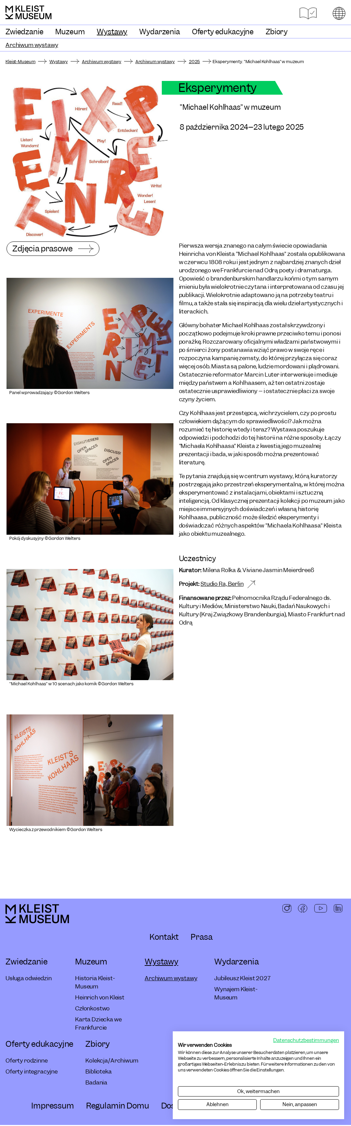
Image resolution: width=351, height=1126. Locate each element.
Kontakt (164, 937)
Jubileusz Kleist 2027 (242, 978)
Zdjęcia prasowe (42, 248)
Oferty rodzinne (26, 1060)
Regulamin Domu (117, 1105)
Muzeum (70, 31)
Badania (96, 1082)
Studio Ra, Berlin (222, 584)
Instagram (286, 909)
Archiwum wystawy (31, 45)
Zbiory (277, 31)
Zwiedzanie (24, 31)
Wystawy (112, 31)
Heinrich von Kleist (99, 997)
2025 (194, 61)
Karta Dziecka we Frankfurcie (98, 1023)
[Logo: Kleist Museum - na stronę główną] (28, 12)
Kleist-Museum (20, 61)
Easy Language (308, 14)
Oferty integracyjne (31, 1071)
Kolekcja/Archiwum (111, 1060)
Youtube (320, 909)
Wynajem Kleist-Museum (236, 993)
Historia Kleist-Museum (95, 982)
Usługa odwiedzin (28, 978)
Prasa (201, 937)
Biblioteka (98, 1071)
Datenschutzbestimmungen (306, 1040)
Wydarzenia (159, 31)
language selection (339, 13)
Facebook (302, 909)
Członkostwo (92, 1008)
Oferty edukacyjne (223, 31)
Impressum (52, 1105)
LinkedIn (338, 909)
